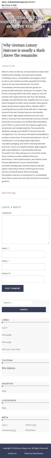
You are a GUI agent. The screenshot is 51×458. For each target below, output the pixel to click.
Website (6, 273)
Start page (6, 342)
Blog (4, 408)
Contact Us (12, 453)
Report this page (9, 193)
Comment (7, 213)
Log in (4, 328)
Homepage (7, 335)
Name (5, 248)
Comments (9, 430)
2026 (4, 391)
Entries (31, 425)
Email (6, 261)
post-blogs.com (24, 448)
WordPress (31, 430)
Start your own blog (11, 349)
